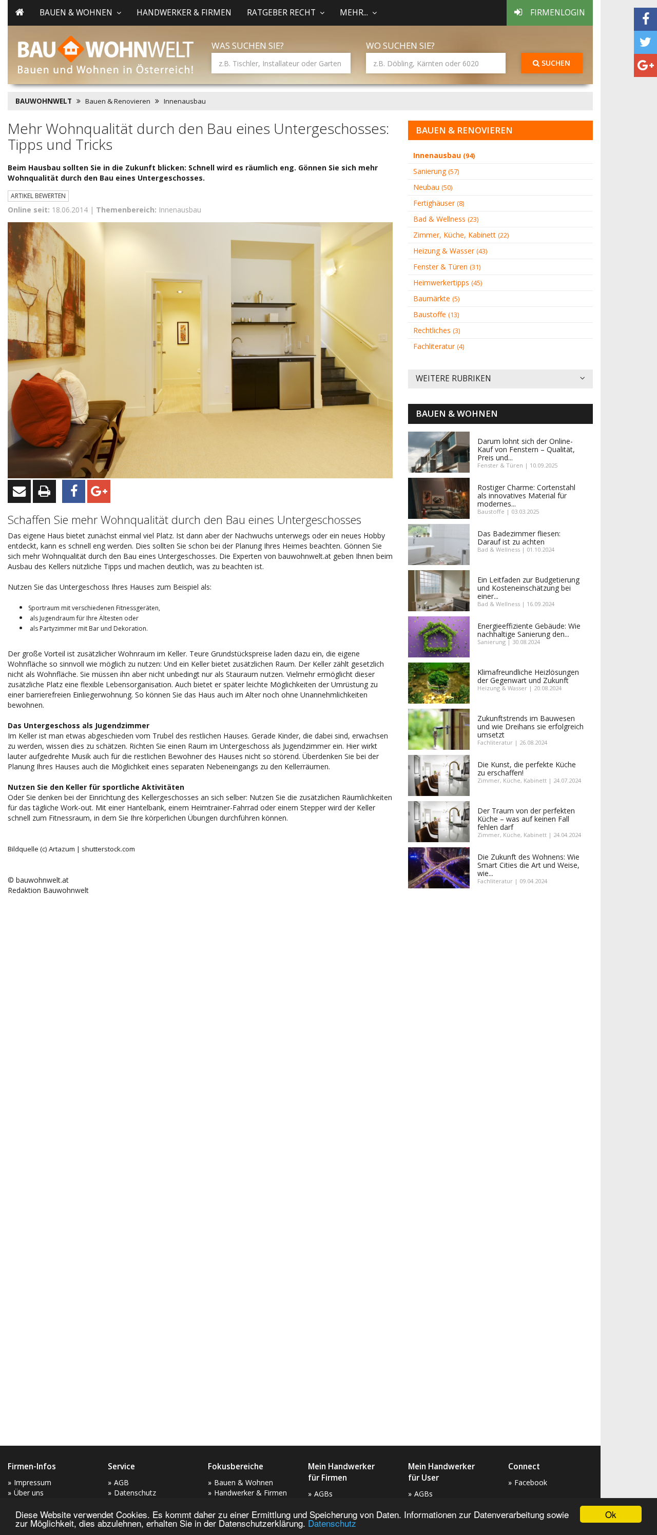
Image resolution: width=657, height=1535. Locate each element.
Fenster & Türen (446, 266)
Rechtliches (436, 330)
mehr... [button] (354, 12)
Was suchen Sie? (247, 45)
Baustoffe (436, 314)
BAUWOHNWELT (43, 101)
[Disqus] (200, 1034)
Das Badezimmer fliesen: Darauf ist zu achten (519, 538)
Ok (610, 1514)
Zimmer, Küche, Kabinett (461, 235)
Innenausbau (185, 101)
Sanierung (436, 171)
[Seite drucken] (44, 491)
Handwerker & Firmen (184, 12)
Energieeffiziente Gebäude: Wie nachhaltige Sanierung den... (529, 630)
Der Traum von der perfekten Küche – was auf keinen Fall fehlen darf (526, 819)
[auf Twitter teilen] (645, 42)
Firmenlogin (557, 12)
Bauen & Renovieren (117, 101)
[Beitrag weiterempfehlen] (19, 491)
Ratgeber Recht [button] (281, 12)
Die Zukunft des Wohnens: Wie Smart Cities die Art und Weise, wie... (528, 865)
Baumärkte (436, 298)
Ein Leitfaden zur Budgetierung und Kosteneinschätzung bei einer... (528, 588)
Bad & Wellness (445, 219)
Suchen (554, 63)
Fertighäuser (438, 203)
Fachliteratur (438, 346)
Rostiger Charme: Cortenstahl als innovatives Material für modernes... (526, 495)
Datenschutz (332, 1523)
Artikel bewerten (38, 195)
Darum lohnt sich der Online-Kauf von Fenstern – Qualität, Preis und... (526, 449)
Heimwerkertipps (447, 282)
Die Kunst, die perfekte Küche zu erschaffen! (526, 769)
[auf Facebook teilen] (645, 19)
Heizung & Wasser (450, 251)
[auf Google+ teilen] (645, 65)
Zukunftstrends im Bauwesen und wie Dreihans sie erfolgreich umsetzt (530, 726)
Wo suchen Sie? (400, 45)
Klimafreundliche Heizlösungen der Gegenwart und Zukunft (528, 676)
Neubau (432, 187)
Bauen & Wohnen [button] (76, 12)
